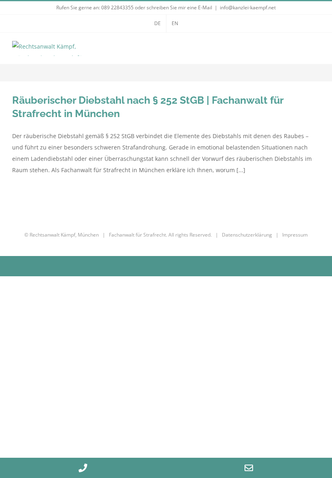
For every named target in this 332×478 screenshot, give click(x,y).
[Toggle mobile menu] (316, 50)
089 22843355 (117, 7)
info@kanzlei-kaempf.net (248, 7)
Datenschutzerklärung (247, 234)
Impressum (295, 234)
